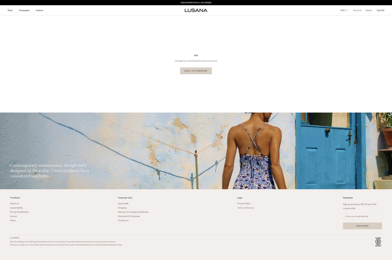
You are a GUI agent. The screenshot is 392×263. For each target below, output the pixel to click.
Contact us (123, 220)
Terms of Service (245, 208)
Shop (10, 10)
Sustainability (16, 208)
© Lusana (14, 238)
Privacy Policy (243, 203)
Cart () (380, 10)
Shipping (122, 208)
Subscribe (362, 226)
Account (357, 10)
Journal (13, 216)
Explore (39, 10)
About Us (14, 203)
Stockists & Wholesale (129, 216)
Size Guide (123, 203)
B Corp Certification (19, 212)
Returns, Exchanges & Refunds (133, 212)
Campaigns (24, 10)
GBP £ (343, 10)
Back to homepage (196, 71)
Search (369, 10)
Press (12, 220)
